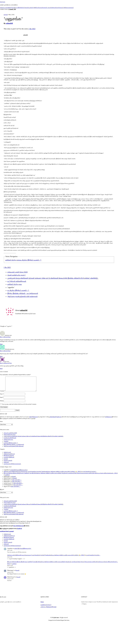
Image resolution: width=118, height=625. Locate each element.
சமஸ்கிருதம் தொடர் (46, 605)
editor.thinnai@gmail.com (55, 416)
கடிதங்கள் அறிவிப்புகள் (33, 7)
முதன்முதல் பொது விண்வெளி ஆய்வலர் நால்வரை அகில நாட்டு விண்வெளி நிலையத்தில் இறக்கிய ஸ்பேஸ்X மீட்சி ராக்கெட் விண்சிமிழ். (52, 278)
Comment (2, 391)
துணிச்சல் (7, 474)
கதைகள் (41, 7)
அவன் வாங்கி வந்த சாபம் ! (16, 275)
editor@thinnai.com (33, 416)
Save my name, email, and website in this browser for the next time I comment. (19, 404)
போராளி (14, 476)
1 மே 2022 (31, 29)
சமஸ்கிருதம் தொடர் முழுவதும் (7, 531)
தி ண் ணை (2, 1)
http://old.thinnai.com (18, 525)
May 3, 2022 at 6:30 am (5, 337)
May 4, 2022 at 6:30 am (5, 350)
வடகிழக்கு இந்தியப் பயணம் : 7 (31, 260)
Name (1, 394)
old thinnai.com (108, 416)
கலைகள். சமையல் (47, 7)
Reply (1, 344)
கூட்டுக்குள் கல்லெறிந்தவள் (16, 281)
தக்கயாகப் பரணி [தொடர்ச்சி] (17, 272)
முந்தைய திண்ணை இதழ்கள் (48, 607)
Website (1, 400)
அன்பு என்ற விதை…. (17, 479)
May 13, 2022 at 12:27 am (6, 363)
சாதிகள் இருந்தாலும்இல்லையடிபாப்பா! (18, 469)
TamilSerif (19, 528)
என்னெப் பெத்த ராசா (12, 260)
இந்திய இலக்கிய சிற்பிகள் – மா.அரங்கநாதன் (22, 293)
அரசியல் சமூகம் (3, 7)
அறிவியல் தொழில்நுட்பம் (12, 7)
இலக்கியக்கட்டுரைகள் (23, 7)
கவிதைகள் (53, 7)
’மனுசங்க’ (6, 441)
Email (1, 397)
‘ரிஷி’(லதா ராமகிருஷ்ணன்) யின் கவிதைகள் (22, 296)
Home (42, 602)
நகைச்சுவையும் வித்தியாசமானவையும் (65, 7)
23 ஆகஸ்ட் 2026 (12, 9)
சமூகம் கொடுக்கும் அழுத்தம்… (90, 471)
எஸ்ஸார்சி (9, 23)
